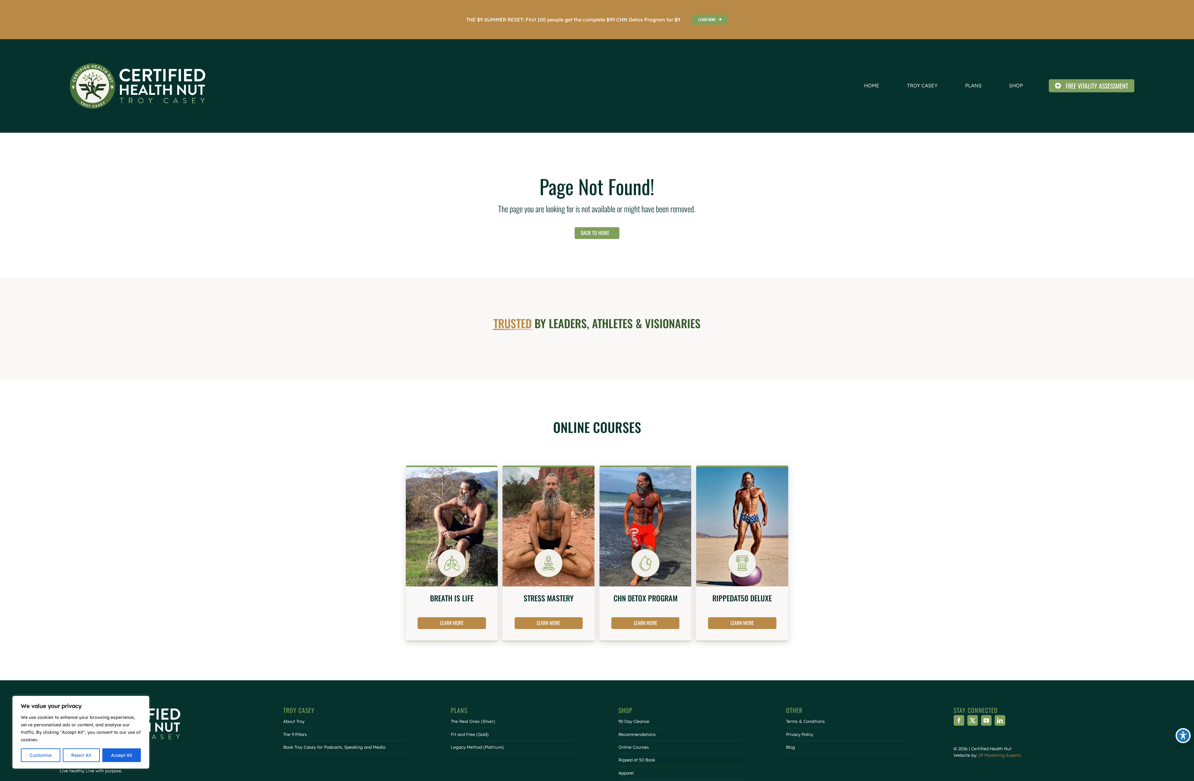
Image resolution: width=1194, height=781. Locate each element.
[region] (80, 732)
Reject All (81, 755)
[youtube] (986, 720)
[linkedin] (1000, 720)
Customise (41, 755)
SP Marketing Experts (999, 755)
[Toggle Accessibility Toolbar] (1183, 735)
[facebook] (959, 720)
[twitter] (972, 720)
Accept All (121, 755)
